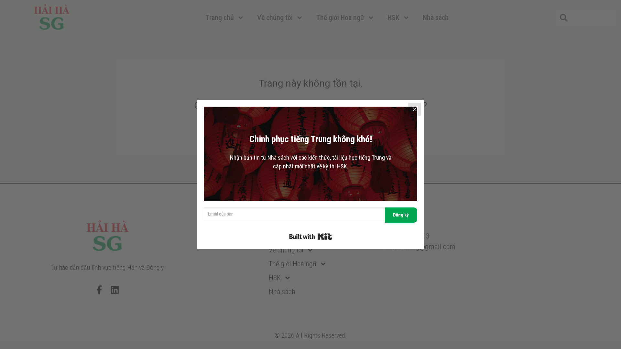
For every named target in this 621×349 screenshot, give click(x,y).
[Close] (414, 109)
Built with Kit (310, 236)
